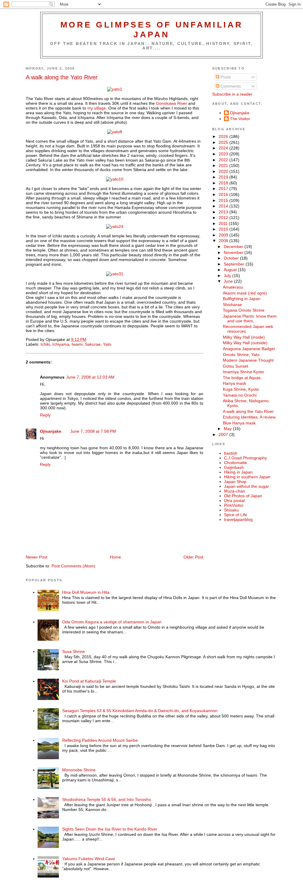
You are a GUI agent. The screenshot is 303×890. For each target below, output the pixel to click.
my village (96, 108)
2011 (224, 223)
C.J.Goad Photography (245, 458)
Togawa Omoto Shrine (244, 310)
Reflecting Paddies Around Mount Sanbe (100, 740)
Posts (225, 77)
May (228, 428)
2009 (224, 235)
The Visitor (240, 118)
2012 (224, 217)
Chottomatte (235, 462)
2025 (224, 142)
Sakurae (93, 344)
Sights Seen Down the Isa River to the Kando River (109, 829)
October (232, 258)
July (228, 275)
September (235, 264)
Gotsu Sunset (235, 366)
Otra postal (234, 500)
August (231, 269)
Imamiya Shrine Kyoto (243, 371)
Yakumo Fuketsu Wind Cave (88, 858)
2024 (224, 148)
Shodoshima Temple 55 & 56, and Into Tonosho (106, 799)
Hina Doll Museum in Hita (85, 592)
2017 (224, 188)
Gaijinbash (234, 467)
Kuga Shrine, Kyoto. (241, 389)
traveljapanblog (238, 519)
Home (115, 557)
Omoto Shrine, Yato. (242, 354)
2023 (224, 154)
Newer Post (36, 557)
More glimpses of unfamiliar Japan (151, 29)
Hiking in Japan (238, 472)
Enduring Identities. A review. (249, 417)
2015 (224, 200)
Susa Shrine (73, 651)
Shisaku (231, 510)
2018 (224, 183)
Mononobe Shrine (79, 769)
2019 (224, 177)
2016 (224, 194)
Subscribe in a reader (232, 94)
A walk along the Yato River (62, 77)
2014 (224, 206)
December (234, 246)
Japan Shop (235, 481)
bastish (230, 453)
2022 (224, 159)
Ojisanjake (50, 431)
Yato (107, 344)
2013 (224, 212)
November (234, 252)
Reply (45, 415)
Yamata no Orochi (240, 395)
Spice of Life (235, 514)
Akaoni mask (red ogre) (245, 293)
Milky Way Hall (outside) (245, 342)
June (229, 281)
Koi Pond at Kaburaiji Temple (89, 681)
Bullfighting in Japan (241, 298)
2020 (224, 171)
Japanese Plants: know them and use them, (250, 318)
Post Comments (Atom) (73, 566)
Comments (230, 86)
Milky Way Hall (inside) (244, 337)
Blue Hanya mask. (240, 423)
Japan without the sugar (246, 486)
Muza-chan (234, 491)
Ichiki (45, 344)
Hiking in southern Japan (247, 476)
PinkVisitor (234, 505)
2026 (224, 136)
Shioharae (232, 304)
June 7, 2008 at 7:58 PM (93, 431)
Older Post (193, 557)
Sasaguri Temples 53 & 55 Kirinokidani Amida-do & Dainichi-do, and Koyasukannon (139, 710)
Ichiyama (60, 344)
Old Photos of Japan (243, 495)
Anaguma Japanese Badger (249, 348)
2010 (224, 229)
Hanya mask (234, 383)
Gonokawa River (171, 103)
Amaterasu (233, 287)
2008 (224, 240)
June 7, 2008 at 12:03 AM (90, 377)
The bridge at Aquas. (242, 377)
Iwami (77, 344)
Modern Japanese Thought (248, 360)
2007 (224, 434)
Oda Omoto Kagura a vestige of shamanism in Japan (112, 621)
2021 (224, 165)
